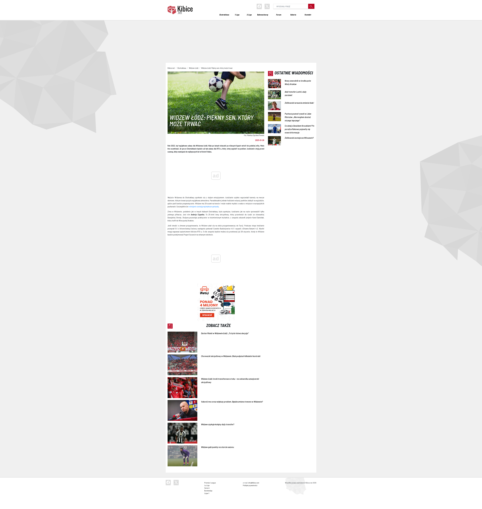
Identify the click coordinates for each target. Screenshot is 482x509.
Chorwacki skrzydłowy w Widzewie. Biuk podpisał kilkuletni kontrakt (230, 356)
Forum (278, 14)
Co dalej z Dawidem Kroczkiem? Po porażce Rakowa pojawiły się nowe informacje (299, 129)
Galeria (293, 14)
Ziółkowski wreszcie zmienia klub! (299, 102)
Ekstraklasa (224, 14)
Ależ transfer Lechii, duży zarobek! (295, 93)
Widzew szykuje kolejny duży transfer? (217, 424)
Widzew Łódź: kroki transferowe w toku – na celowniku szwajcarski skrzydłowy (230, 380)
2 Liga (249, 14)
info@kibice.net (253, 483)
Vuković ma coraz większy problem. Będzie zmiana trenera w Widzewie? (232, 401)
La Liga (206, 485)
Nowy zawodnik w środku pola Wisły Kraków (298, 82)
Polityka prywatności (250, 485)
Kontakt (308, 14)
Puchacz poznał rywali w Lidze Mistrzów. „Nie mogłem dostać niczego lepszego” (298, 117)
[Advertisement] (241, 40)
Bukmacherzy (262, 14)
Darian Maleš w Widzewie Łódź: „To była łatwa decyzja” (225, 333)
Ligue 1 (206, 493)
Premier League (210, 483)
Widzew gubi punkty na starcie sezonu (217, 447)
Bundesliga (208, 491)
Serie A (206, 488)
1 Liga (237, 14)
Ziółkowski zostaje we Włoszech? (299, 137)
